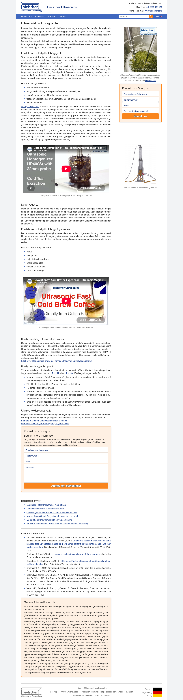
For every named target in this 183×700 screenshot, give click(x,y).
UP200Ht (55, 373)
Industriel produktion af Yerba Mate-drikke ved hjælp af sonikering (58, 523)
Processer (40, 16)
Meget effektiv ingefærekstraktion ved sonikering (49, 519)
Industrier (52, 16)
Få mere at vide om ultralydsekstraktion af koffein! (44, 420)
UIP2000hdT (150, 80)
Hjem (79, 687)
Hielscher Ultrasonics (62, 7)
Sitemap (53, 691)
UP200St (69, 373)
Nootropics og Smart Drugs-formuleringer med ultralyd (52, 516)
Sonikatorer (26, 16)
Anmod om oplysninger (66, 485)
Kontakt (63, 16)
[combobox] (134, 16)
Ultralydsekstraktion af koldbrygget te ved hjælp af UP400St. (66, 195)
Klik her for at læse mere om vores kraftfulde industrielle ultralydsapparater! (56, 360)
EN (157, 16)
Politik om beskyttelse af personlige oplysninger (102, 691)
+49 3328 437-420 (154, 6)
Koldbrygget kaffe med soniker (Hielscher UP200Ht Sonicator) (66, 327)
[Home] (31, 6)
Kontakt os (140, 116)
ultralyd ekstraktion (30, 106)
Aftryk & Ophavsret (69, 691)
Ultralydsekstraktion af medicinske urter (45, 508)
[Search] (151, 16)
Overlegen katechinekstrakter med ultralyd (46, 504)
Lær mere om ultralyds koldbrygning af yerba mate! (45, 423)
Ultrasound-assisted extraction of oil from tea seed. (76, 554)
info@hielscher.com (153, 10)
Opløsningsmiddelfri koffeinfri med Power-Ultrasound (52, 512)
